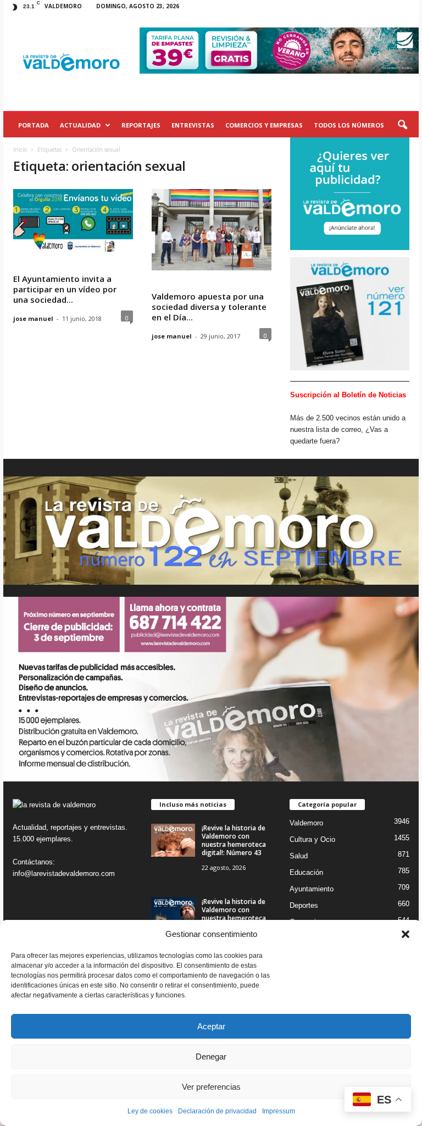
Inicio (20, 149)
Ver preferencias (211, 1086)
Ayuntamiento (312, 889)
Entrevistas (192, 125)
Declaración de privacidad (217, 1111)
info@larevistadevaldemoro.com (64, 873)
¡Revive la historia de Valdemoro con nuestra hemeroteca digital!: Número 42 (234, 914)
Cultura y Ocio (312, 839)
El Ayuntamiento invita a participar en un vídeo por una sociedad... (64, 289)
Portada (33, 125)
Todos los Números (349, 125)
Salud (299, 856)
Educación (306, 872)
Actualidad (80, 125)
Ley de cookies (150, 1111)
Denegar (211, 1056)
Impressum (278, 1111)
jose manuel (33, 318)
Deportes (304, 905)
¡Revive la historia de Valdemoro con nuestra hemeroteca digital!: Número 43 (234, 840)
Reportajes (140, 125)
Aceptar (211, 1026)
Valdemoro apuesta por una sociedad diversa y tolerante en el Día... (209, 307)
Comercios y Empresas (264, 125)
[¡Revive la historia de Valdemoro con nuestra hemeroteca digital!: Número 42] (173, 914)
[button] (405, 934)
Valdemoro (306, 823)
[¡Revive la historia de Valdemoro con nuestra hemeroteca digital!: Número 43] (173, 840)
